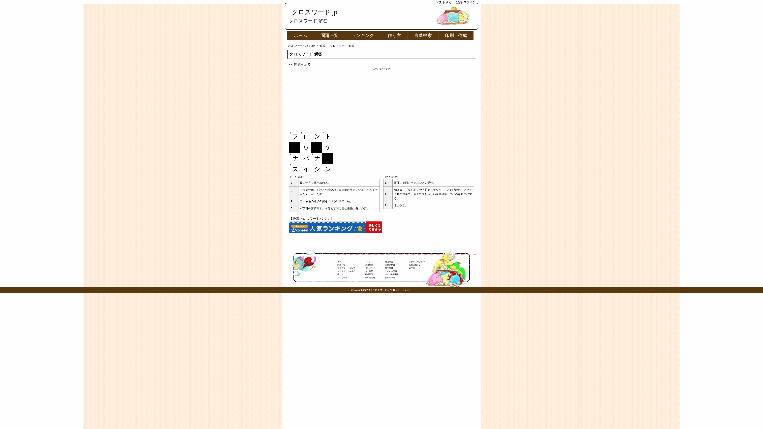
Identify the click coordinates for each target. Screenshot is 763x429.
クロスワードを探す (346, 268)
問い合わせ (370, 277)
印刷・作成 (456, 35)
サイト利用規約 (392, 274)
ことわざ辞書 (391, 271)
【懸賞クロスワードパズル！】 (312, 219)
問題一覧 (329, 35)
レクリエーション (417, 262)
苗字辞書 (389, 268)
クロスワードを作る (346, 271)
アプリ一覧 (342, 277)
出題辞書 (389, 262)
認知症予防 (390, 277)
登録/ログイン (466, 2)
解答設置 (369, 274)
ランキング (362, 35)
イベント (369, 262)
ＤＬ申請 (369, 271)
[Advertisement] (381, 98)
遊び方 (412, 268)
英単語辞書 (390, 265)
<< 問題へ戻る (300, 64)
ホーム (300, 35)
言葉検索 (423, 35)
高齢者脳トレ (415, 265)
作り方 (394, 35)
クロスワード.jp (314, 12)
